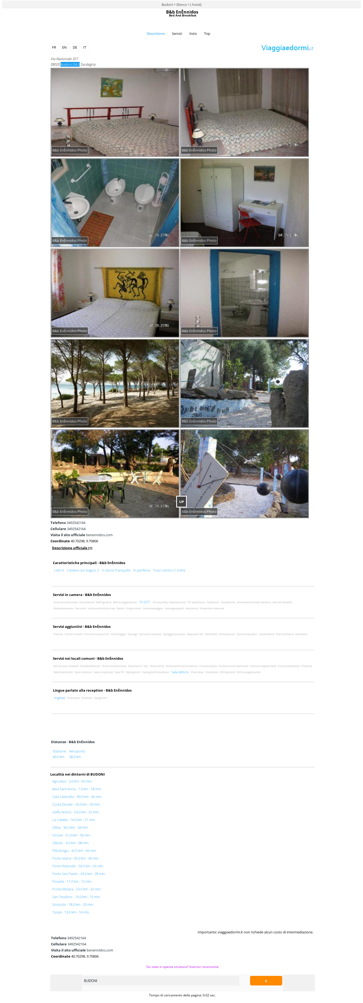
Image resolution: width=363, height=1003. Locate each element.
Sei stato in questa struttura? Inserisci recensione (182, 966)
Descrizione (156, 33)
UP (181, 501)
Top (207, 33)
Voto (193, 33)
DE (75, 47)
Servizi (177, 33)
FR (54, 47)
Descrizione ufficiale (72, 547)
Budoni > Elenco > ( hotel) (181, 4)
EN (64, 47)
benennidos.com (81, 534)
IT (85, 47)
